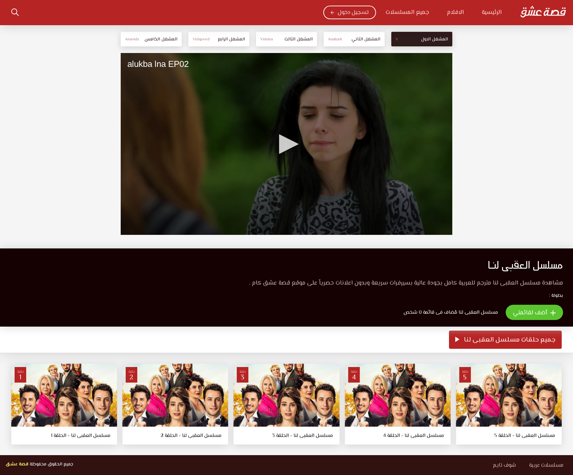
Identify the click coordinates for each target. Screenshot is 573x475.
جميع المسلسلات (407, 12)
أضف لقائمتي (531, 313)
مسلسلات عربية (546, 465)
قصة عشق (17, 464)
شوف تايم (504, 465)
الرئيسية (492, 12)
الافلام (455, 12)
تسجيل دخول (353, 12)
